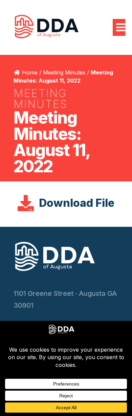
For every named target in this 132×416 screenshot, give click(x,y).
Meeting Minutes (64, 72)
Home (30, 72)
